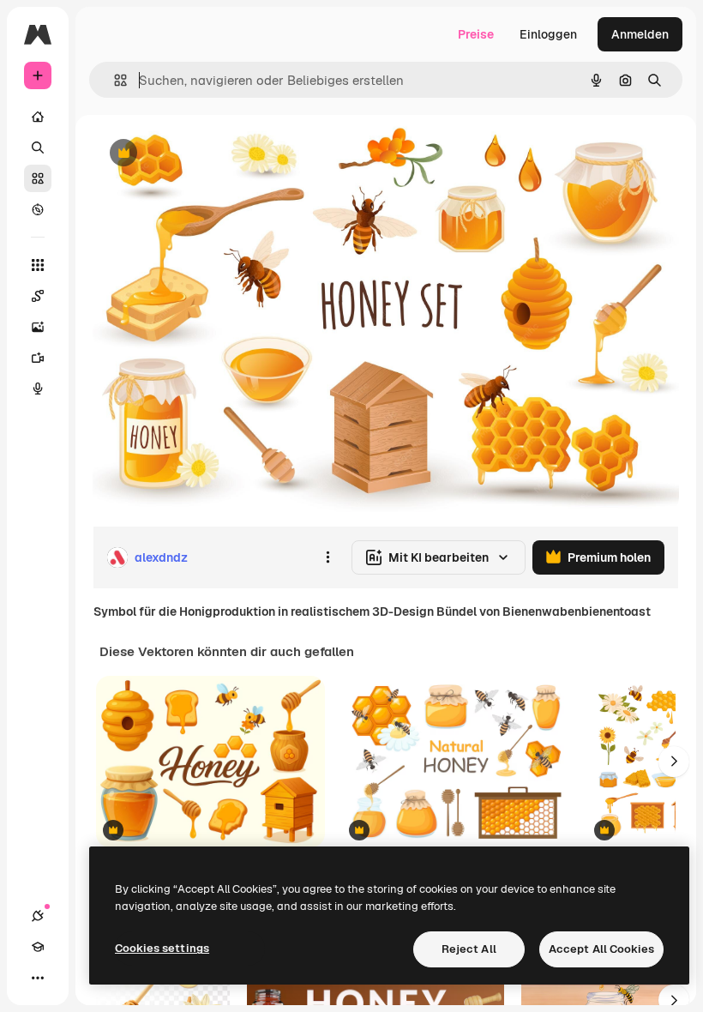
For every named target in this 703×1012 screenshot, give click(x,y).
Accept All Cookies (601, 949)
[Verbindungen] (37, 916)
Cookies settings (162, 948)
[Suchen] (37, 147)
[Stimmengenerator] (37, 388)
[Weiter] (673, 761)
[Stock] (37, 178)
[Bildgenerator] (37, 326)
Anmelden (640, 34)
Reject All (469, 949)
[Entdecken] (37, 209)
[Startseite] (37, 116)
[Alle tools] (37, 265)
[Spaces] (37, 296)
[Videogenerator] (37, 357)
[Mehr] (37, 977)
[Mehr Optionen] (327, 557)
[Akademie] (37, 947)
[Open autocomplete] (113, 80)
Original (202, 154)
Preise (476, 34)
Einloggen (548, 34)
